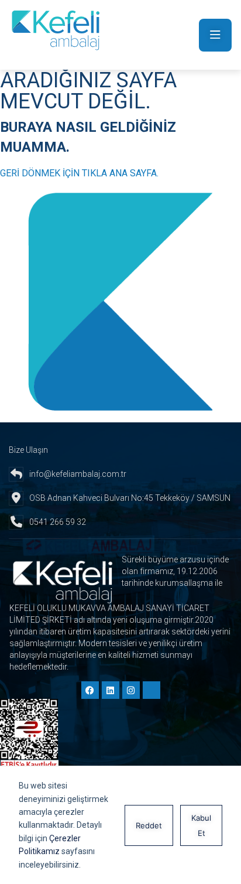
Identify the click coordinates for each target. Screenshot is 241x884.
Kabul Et (201, 825)
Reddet (149, 825)
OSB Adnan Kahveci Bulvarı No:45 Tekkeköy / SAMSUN (129, 498)
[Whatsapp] (151, 690)
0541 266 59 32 (57, 522)
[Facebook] (90, 690)
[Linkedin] (110, 690)
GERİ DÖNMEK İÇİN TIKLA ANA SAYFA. (79, 173)
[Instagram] (131, 690)
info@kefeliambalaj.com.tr (77, 474)
